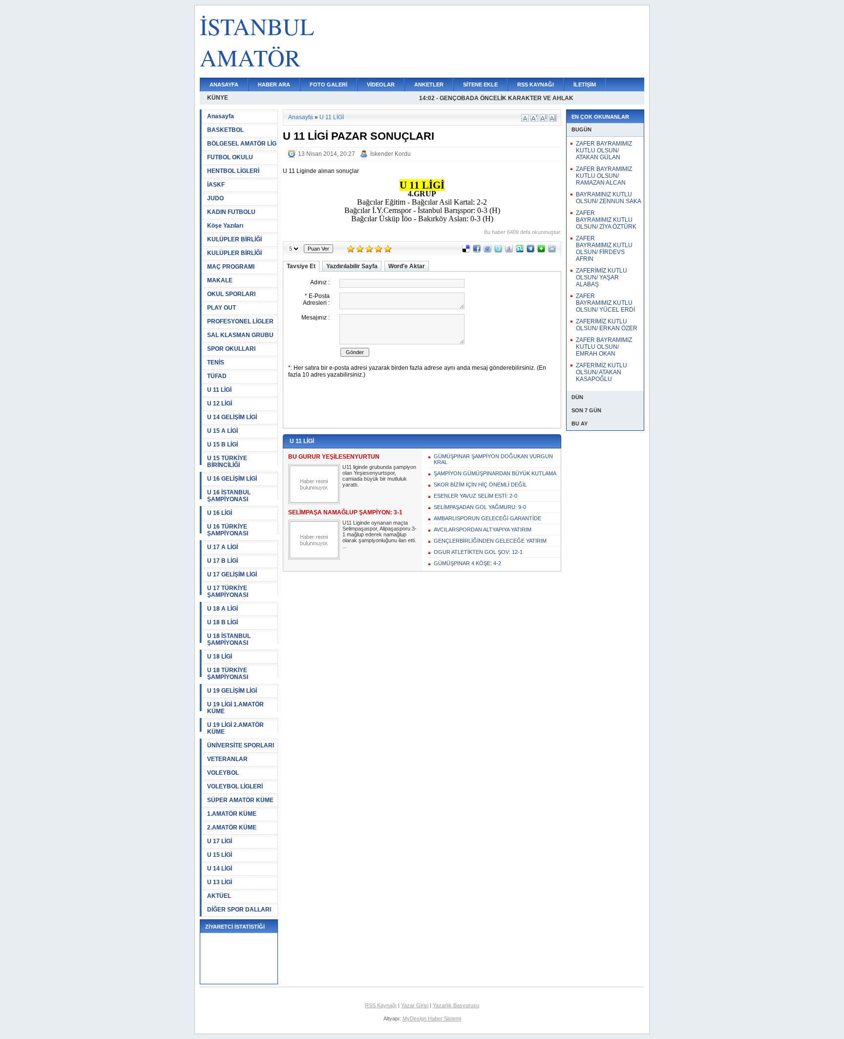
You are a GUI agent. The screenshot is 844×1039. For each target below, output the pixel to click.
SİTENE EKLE (480, 84)
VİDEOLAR (381, 84)
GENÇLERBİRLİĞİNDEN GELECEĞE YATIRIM (490, 541)
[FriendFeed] (487, 250)
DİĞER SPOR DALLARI (239, 909)
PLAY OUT (221, 307)
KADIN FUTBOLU (231, 212)
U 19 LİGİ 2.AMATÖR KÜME (235, 728)
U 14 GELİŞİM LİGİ (232, 417)
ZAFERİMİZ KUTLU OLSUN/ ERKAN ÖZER (606, 325)
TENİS (215, 362)
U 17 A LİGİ (222, 547)
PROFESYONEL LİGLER (240, 321)
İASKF (216, 184)
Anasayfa (220, 116)
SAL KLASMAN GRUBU (240, 335)
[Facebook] (477, 250)
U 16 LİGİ (219, 512)
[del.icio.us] (466, 250)
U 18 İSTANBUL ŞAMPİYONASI (229, 639)
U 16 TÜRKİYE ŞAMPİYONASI (227, 530)
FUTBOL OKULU (230, 157)
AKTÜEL (219, 895)
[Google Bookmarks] (509, 250)
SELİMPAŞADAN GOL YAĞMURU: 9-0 (480, 507)
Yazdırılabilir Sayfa (352, 266)
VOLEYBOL (223, 772)
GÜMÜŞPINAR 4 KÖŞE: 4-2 (467, 563)
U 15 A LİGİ (222, 430)
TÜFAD (217, 376)
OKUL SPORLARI (231, 294)
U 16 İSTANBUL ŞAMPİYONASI (229, 496)
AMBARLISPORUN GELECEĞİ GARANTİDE (487, 518)
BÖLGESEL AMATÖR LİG (241, 143)
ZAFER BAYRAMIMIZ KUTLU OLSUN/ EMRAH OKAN (604, 347)
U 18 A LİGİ (222, 608)
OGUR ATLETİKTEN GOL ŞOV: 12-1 (478, 552)
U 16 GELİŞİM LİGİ (232, 478)
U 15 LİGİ (219, 854)
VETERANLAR (227, 759)
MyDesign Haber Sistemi (431, 1018)
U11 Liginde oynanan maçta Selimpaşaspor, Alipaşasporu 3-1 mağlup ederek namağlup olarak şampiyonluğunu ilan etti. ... (379, 534)
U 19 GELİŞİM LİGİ (232, 690)
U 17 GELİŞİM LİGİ (232, 574)
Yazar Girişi (414, 1005)
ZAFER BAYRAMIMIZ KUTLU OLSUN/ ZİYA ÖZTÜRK (606, 220)
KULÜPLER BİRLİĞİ (234, 239)
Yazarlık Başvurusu (456, 1005)
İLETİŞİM (584, 84)
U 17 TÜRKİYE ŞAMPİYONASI (227, 591)
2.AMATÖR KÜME (231, 827)
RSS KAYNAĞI (535, 84)
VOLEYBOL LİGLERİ (235, 786)
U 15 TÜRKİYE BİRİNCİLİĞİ (227, 461)
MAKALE (219, 280)
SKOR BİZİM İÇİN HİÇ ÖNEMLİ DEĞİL (480, 485)
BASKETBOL (225, 130)
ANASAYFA (224, 84)
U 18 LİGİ (219, 656)
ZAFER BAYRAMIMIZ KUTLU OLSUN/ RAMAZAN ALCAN (604, 176)
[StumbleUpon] (520, 250)
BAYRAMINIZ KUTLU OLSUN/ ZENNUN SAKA (608, 198)
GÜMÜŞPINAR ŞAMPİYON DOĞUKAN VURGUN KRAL (493, 459)
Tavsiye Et (301, 266)
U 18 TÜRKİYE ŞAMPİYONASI (227, 673)
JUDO (215, 198)
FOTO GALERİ (328, 84)
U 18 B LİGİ (222, 622)
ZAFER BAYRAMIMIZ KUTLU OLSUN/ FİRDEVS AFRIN (604, 248)
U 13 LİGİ (219, 882)
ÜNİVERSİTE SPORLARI (240, 745)
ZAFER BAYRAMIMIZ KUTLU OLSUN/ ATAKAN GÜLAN (604, 150)
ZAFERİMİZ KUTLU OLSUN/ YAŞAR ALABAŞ (601, 277)
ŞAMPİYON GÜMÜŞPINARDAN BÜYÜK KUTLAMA (495, 473)
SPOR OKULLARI (231, 348)
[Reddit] (552, 250)
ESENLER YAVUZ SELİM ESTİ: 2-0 (475, 496)
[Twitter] (498, 250)
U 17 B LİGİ (222, 560)
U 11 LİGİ (219, 389)
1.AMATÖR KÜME (231, 813)
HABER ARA (274, 84)
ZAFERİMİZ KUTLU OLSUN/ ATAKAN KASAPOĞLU (601, 372)
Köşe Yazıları (225, 225)
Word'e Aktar (406, 266)
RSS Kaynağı (381, 1005)
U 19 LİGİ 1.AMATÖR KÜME (235, 708)
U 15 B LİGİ (222, 444)
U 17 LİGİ (219, 841)
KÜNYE (217, 97)
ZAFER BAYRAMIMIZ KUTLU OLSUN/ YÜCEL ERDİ (605, 303)
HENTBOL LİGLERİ (233, 171)
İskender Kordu (390, 153)
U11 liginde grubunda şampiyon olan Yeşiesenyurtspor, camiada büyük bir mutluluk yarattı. (379, 476)
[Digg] (530, 250)
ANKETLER (428, 84)
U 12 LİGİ (219, 403)
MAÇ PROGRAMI (230, 266)
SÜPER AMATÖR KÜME (240, 800)
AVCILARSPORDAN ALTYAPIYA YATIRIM (482, 529)
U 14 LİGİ (219, 868)
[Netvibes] (541, 250)
